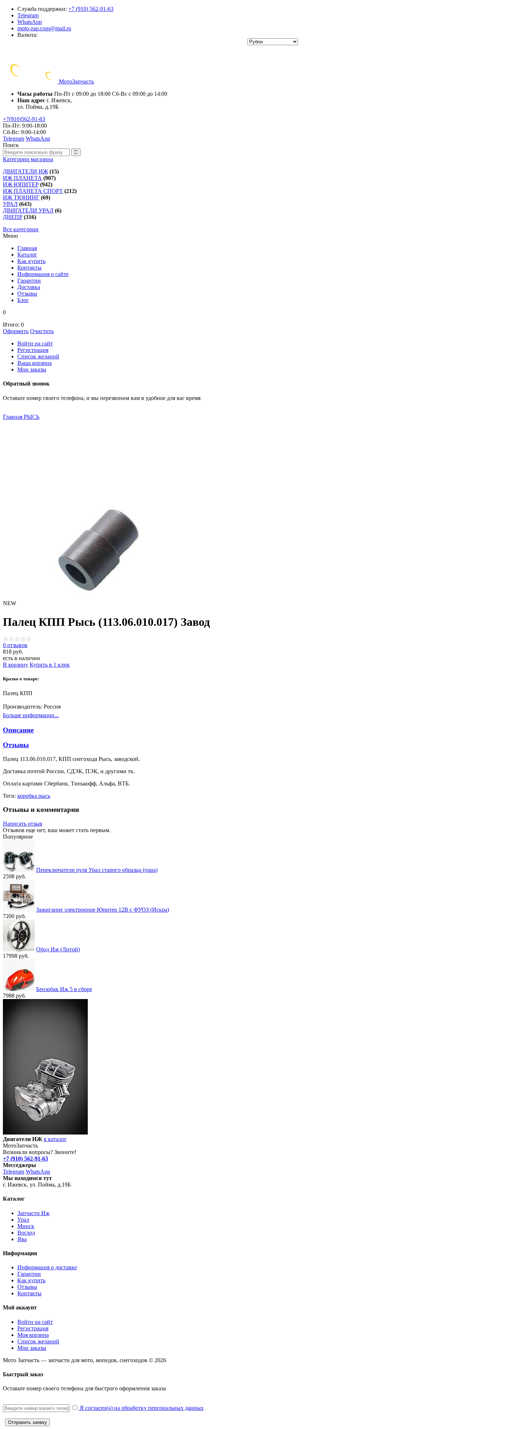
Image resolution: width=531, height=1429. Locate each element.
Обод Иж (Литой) (58, 949)
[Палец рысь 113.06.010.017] (89, 507)
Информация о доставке (47, 1267)
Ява (22, 1239)
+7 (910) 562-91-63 (90, 9)
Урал (23, 1220)
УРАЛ (10, 204)
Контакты (29, 1293)
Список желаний (38, 356)
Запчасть (76, 81)
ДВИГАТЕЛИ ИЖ (25, 171)
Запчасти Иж (33, 1213)
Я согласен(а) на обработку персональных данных (141, 1408)
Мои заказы (31, 369)
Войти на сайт (35, 343)
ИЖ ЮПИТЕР (21, 184)
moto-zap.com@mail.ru (44, 28)
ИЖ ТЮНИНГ (21, 197)
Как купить (31, 1280)
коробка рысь (33, 796)
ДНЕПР (12, 217)
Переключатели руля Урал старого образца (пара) (96, 870)
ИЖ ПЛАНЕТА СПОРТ (33, 191)
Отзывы (27, 1287)
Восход (26, 1233)
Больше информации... (31, 715)
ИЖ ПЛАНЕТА (22, 178)
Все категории (21, 229)
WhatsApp (29, 22)
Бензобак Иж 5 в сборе (64, 989)
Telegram (28, 15)
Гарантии (29, 1274)
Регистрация (32, 350)
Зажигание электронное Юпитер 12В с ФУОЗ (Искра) (102, 910)
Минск (25, 1226)
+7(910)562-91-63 (24, 119)
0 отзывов (15, 645)
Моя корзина (33, 1335)
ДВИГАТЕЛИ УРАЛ (28, 210)
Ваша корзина (34, 363)
